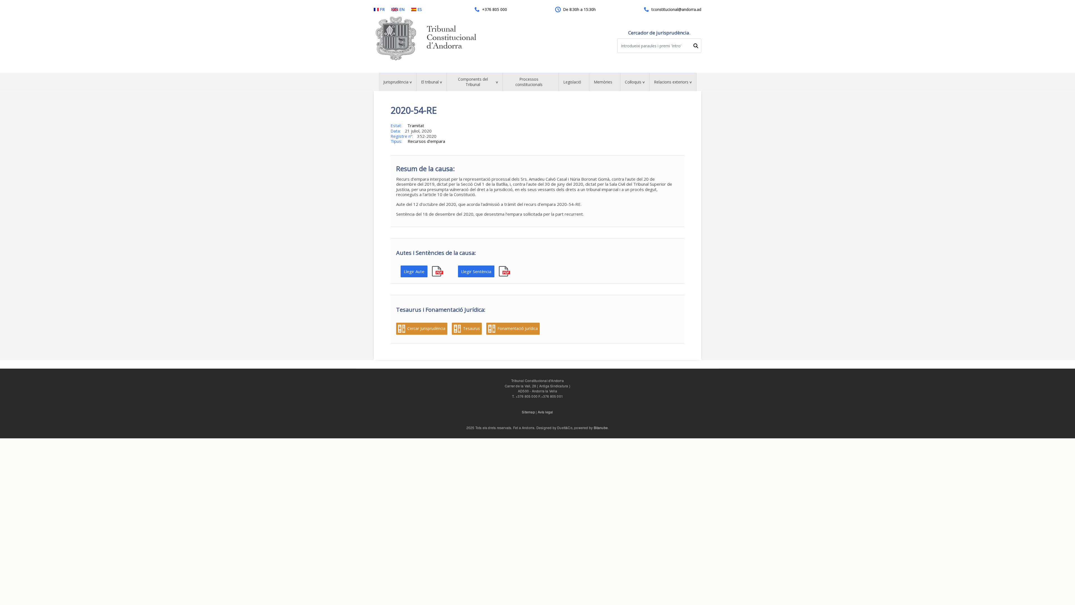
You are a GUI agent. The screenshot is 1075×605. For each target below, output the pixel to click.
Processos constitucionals (529, 81)
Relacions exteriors (671, 82)
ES (419, 9)
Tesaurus (471, 328)
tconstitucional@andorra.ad (676, 9)
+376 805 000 (494, 9)
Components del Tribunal (473, 81)
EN (402, 9)
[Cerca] (695, 45)
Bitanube (601, 427)
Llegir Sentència (476, 271)
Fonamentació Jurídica (517, 328)
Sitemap (528, 411)
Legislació (572, 82)
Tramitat (415, 125)
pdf (438, 271)
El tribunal (430, 82)
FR (382, 9)
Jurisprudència (395, 82)
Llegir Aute (414, 271)
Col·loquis (633, 82)
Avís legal (545, 411)
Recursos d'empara (426, 141)
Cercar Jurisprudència (426, 328)
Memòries (603, 82)
